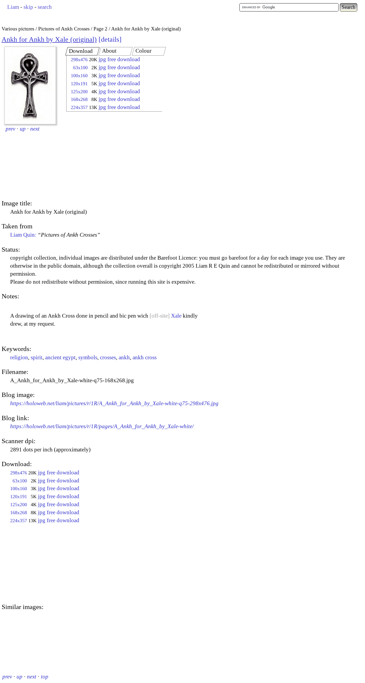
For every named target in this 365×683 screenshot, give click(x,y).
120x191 (79, 83)
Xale (176, 316)
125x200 (79, 91)
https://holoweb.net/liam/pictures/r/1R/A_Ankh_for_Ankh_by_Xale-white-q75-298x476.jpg (114, 403)
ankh (124, 357)
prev (10, 129)
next (35, 129)
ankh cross (145, 357)
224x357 (79, 107)
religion (19, 357)
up (23, 129)
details (110, 39)
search (45, 7)
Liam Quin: (55, 235)
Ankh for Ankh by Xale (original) (49, 39)
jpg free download (119, 59)
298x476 (79, 59)
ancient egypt (60, 357)
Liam (13, 7)
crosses (108, 357)
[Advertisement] (109, 156)
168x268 (79, 99)
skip (28, 7)
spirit (36, 357)
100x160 (79, 75)
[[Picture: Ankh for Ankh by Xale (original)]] (30, 85)
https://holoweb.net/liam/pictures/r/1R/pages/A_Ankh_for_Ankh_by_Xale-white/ (102, 426)
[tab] (82, 51)
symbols (87, 357)
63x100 (80, 67)
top (44, 676)
